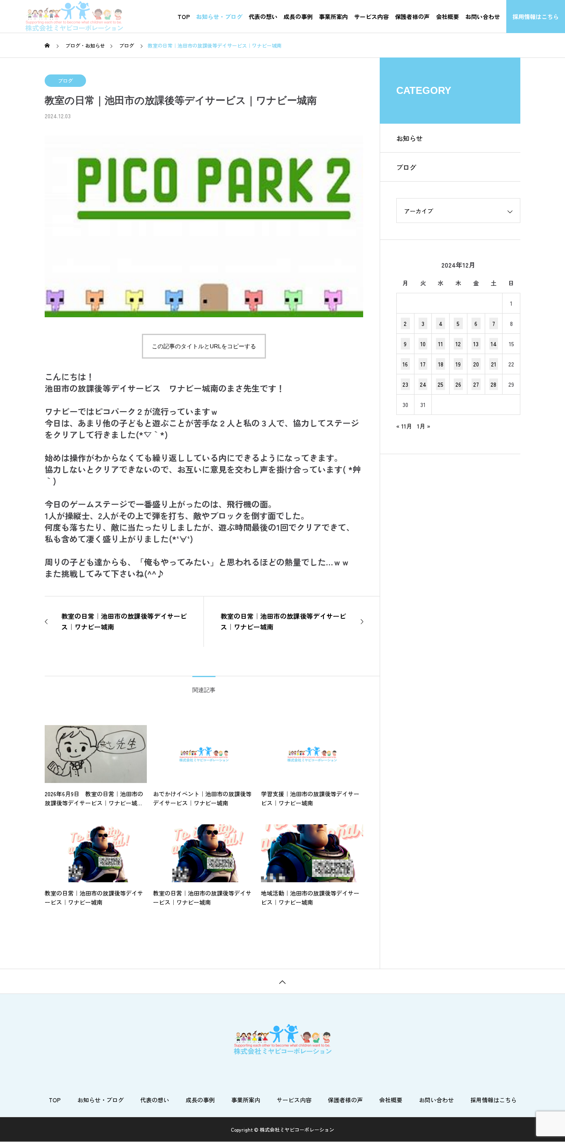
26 (458, 384)
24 (423, 384)
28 (493, 384)
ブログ (65, 80)
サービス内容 (371, 16)
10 (423, 344)
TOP (183, 16)
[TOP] (282, 981)
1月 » (423, 426)
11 (440, 344)
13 (476, 344)
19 (458, 364)
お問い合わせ (482, 16)
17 (423, 364)
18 (440, 364)
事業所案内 (333, 16)
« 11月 (404, 426)
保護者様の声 (412, 16)
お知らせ (409, 138)
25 (440, 384)
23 (405, 384)
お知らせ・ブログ (219, 16)
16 (405, 364)
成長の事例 (298, 16)
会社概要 (447, 16)
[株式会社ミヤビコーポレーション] (74, 16)
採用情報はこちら (535, 16)
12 (458, 344)
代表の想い (263, 16)
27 (476, 384)
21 (493, 364)
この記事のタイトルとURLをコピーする (204, 346)
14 (494, 344)
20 (476, 364)
